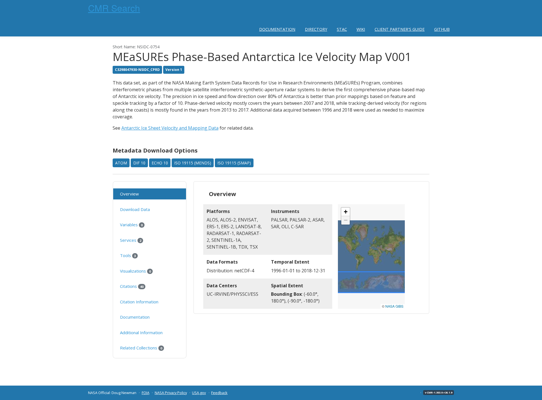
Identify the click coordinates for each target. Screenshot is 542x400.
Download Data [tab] (135, 209)
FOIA (145, 392)
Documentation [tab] (135, 317)
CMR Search (114, 7)
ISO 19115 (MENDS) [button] (192, 163)
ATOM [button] (121, 163)
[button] (345, 212)
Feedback (219, 392)
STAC (342, 29)
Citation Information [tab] (139, 302)
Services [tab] (130, 240)
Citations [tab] (131, 286)
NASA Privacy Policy (171, 392)
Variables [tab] (131, 224)
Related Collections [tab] (141, 348)
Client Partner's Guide (400, 29)
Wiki (361, 29)
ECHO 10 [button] (160, 163)
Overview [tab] (129, 194)
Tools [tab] (128, 255)
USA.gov (199, 392)
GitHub (442, 29)
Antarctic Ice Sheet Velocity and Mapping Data (169, 128)
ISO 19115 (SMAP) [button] (234, 163)
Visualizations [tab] (135, 271)
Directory (316, 29)
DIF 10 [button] (139, 163)
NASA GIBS (394, 306)
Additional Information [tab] (141, 332)
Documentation (277, 29)
